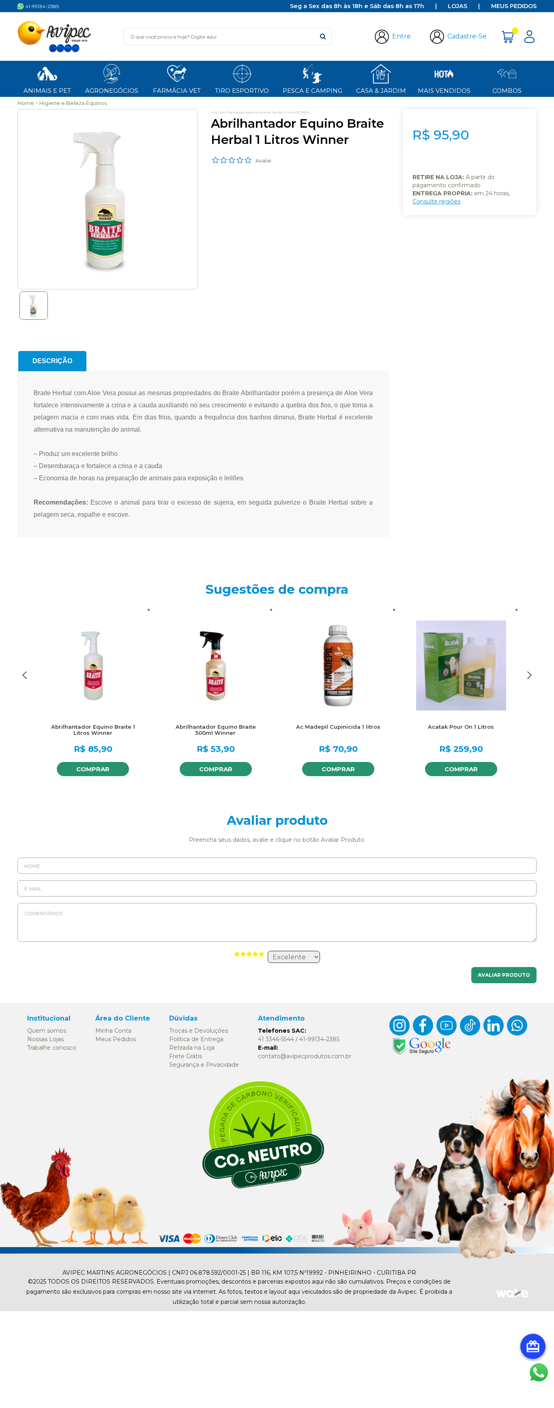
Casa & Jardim (381, 90)
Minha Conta (113, 1030)
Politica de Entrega (196, 1039)
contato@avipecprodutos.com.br (304, 1056)
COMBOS (507, 90)
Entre (401, 36)
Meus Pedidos (514, 6)
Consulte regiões (436, 201)
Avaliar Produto (504, 975)
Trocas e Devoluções (198, 1030)
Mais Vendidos (444, 90)
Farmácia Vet (177, 90)
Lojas (457, 6)
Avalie (263, 160)
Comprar (93, 769)
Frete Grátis (185, 1056)
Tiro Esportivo (242, 90)
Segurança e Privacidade (204, 1064)
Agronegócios (111, 90)
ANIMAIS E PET (47, 90)
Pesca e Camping (312, 90)
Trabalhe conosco (51, 1047)
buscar (323, 36)
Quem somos (46, 1030)
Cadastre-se (467, 36)
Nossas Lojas (45, 1039)
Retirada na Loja (192, 1047)
